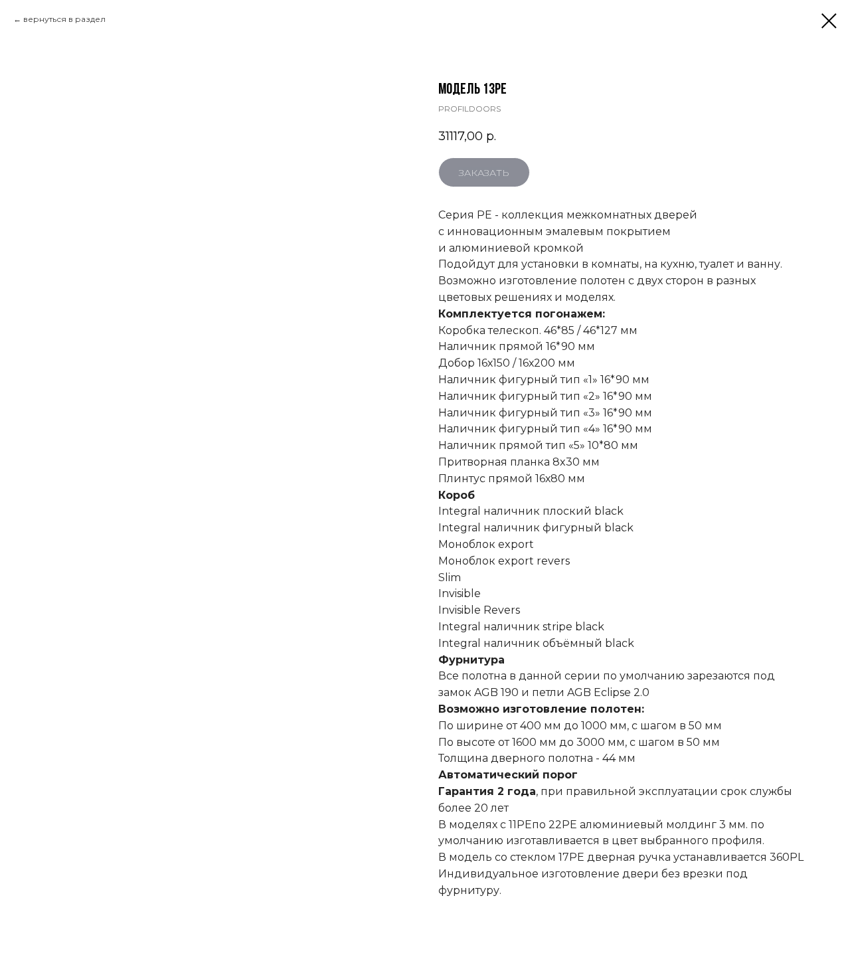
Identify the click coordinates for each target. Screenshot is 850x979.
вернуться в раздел (64, 19)
